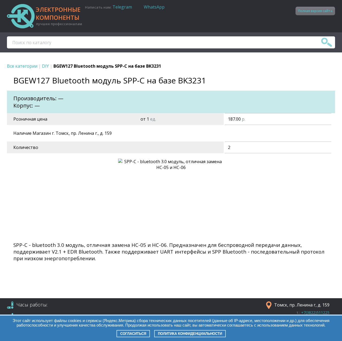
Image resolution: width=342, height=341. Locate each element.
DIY (45, 66)
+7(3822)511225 (315, 312)
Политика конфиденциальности (190, 334)
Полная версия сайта (315, 11)
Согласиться (133, 334)
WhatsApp (154, 7)
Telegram (122, 7)
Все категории (22, 66)
